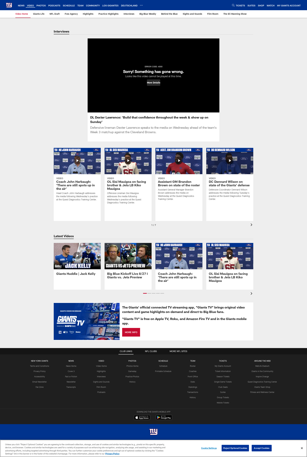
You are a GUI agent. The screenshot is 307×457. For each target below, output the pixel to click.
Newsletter (71, 382)
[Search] (233, 5)
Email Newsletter (39, 382)
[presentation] (252, 225)
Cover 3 (71, 371)
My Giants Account (223, 366)
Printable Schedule (163, 371)
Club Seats (223, 387)
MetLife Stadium (262, 366)
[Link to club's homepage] (9, 5)
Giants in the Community (262, 371)
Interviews (101, 376)
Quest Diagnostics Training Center (262, 382)
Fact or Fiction (71, 376)
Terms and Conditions (39, 366)
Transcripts (71, 387)
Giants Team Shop (262, 387)
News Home (71, 366)
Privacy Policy (40, 371)
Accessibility (39, 376)
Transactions (192, 392)
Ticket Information (223, 371)
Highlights (101, 371)
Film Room (101, 387)
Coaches (193, 371)
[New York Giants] (153, 432)
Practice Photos (132, 376)
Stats (192, 382)
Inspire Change (262, 376)
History (132, 382)
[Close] (301, 448)
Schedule (163, 366)
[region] (153, 448)
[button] (153, 82)
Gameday (132, 371)
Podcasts (101, 392)
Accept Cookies (261, 448)
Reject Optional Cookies (235, 448)
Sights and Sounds (101, 382)
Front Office (193, 376)
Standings (192, 387)
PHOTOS (132, 361)
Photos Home (132, 366)
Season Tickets (222, 376)
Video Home (101, 366)
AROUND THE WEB (262, 361)
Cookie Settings (209, 448)
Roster (193, 366)
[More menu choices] (141, 5)
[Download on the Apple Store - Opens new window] (142, 417)
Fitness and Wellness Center (262, 392)
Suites (223, 392)
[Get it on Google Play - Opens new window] (164, 419)
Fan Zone (39, 387)
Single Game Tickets (223, 382)
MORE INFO (131, 332)
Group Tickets (223, 397)
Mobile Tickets (223, 402)
